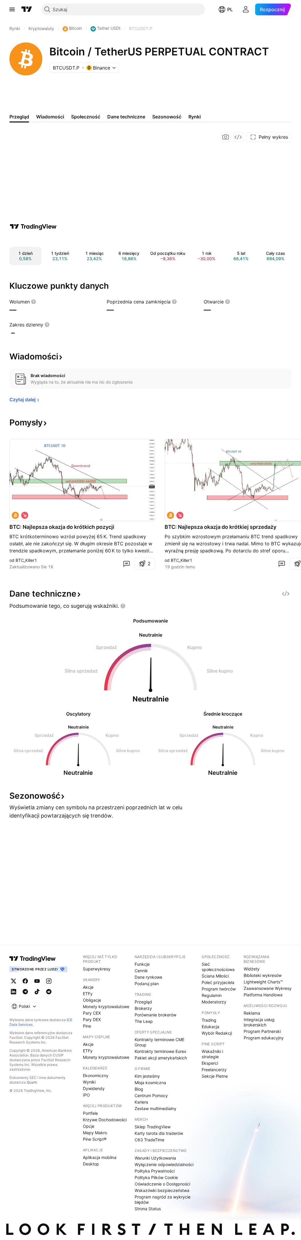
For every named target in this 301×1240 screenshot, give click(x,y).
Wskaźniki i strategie (212, 1054)
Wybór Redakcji (217, 1033)
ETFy (88, 993)
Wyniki (89, 1081)
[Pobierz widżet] (238, 137)
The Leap (144, 1021)
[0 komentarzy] (126, 563)
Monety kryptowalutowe (106, 1006)
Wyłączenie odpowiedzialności (164, 1164)
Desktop (91, 1163)
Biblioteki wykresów (263, 975)
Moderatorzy (214, 1001)
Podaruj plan (147, 983)
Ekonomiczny (95, 1075)
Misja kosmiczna (150, 1082)
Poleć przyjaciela (218, 982)
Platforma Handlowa (263, 994)
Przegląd (143, 1001)
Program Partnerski (262, 1031)
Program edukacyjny (264, 1037)
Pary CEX (92, 1013)
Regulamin (212, 995)
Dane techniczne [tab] (126, 117)
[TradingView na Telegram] (25, 992)
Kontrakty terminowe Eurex (160, 1051)
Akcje (88, 987)
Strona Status (148, 1208)
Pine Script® (94, 1139)
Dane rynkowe (148, 977)
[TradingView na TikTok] (37, 992)
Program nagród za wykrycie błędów (162, 1199)
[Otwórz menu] (12, 9)
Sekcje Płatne (215, 1076)
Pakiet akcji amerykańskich (161, 1057)
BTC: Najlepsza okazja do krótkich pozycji (61, 527)
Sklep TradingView (152, 1126)
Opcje (88, 1126)
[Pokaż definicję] (33, 301)
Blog (139, 1089)
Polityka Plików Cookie (156, 1177)
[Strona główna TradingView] (26, 9)
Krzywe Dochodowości (105, 1119)
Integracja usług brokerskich (259, 1022)
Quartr (32, 1082)
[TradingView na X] (13, 981)
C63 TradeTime (149, 1139)
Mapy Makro (95, 1132)
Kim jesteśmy (147, 1076)
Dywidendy (94, 1088)
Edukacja (210, 1026)
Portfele (90, 1113)
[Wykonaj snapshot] (226, 137)
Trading (209, 1020)
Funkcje (142, 964)
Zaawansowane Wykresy (268, 988)
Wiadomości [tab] (50, 117)
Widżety (252, 968)
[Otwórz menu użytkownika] (246, 9)
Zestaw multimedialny (155, 1108)
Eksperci (210, 1063)
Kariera (141, 1101)
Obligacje (92, 1000)
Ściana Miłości (215, 975)
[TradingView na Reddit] (49, 992)
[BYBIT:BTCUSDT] (15, 515)
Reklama (252, 1013)
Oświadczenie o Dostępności (162, 1183)
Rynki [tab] (194, 117)
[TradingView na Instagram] (49, 981)
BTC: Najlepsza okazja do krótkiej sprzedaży (220, 527)
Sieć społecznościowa (218, 967)
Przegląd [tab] (19, 117)
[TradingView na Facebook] (25, 981)
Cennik (141, 970)
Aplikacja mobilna (99, 1157)
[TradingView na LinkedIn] (13, 992)
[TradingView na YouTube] (37, 981)
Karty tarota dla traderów (159, 1133)
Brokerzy (143, 1008)
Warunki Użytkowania (155, 1157)
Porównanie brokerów (155, 1014)
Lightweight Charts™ (263, 981)
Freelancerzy (214, 1069)
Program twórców (219, 988)
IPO (86, 1094)
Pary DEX (92, 1019)
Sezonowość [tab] (166, 117)
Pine (87, 1025)
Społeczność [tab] (85, 117)
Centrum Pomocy (151, 1095)
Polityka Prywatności (155, 1170)
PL (230, 9)
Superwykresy (97, 968)
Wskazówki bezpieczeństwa (162, 1190)
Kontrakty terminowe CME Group (159, 1042)
